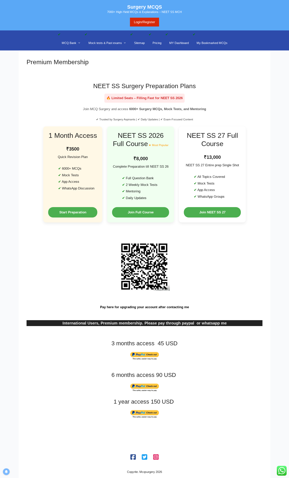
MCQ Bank (69, 43)
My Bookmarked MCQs (212, 43)
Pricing (157, 43)
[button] (80, 43)
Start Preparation (72, 212)
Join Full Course (141, 212)
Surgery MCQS (144, 7)
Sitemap (139, 43)
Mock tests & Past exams (105, 43)
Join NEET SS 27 (212, 212)
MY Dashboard (179, 43)
